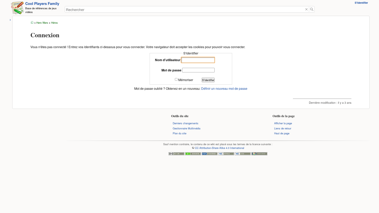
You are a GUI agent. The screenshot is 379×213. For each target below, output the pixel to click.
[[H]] (17, 9)
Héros (54, 22)
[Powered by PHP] (210, 154)
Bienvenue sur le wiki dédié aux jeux (32, 22)
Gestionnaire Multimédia (186, 128)
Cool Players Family (42, 3)
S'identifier (361, 3)
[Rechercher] (311, 9)
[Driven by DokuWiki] (259, 154)
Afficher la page (283, 123)
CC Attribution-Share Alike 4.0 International (219, 148)
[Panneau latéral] (10, 19)
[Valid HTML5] (226, 154)
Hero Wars (42, 22)
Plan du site (179, 133)
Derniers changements (185, 123)
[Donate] (193, 154)
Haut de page (281, 133)
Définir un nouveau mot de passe (224, 88)
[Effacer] (306, 9)
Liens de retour (282, 128)
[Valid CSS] (243, 154)
